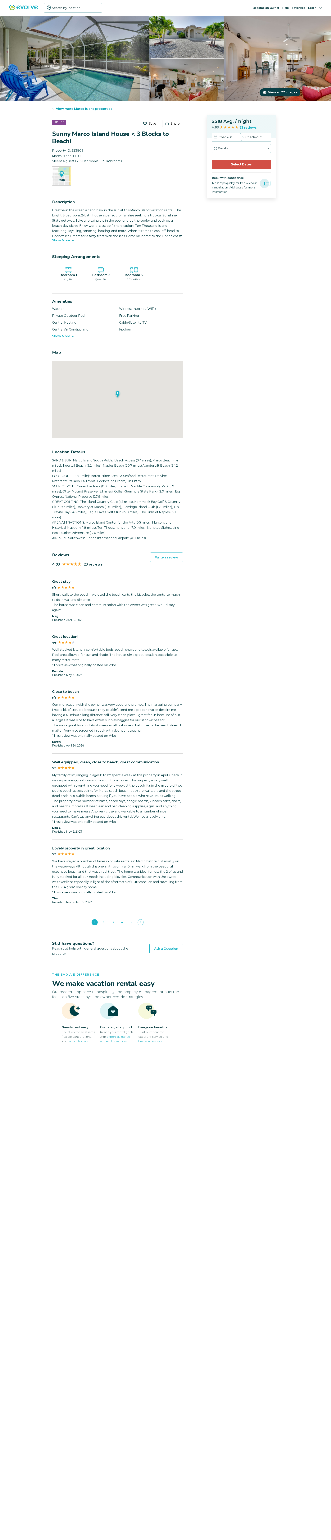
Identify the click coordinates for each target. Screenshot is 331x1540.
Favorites (298, 8)
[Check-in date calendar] (215, 138)
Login (312, 8)
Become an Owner (266, 8)
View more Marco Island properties (84, 109)
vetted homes (78, 1041)
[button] (241, 148)
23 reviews (248, 127)
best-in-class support (153, 1041)
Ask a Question (166, 948)
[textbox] (73, 8)
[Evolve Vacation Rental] (23, 9)
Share (175, 123)
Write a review (166, 557)
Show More (61, 240)
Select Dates (241, 164)
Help (285, 8)
